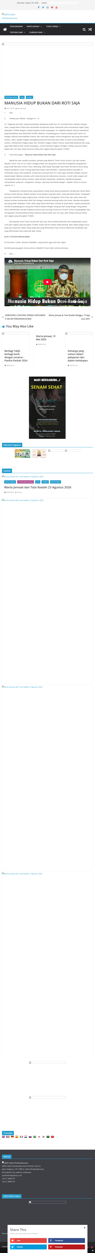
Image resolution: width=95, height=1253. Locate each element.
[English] (4, 1137)
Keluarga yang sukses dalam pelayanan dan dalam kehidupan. (78, 355)
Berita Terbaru (10, 482)
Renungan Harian (11, 97)
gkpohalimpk (21, 108)
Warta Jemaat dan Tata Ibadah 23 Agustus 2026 (37, 487)
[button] (40, 26)
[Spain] (17, 1137)
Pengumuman (16, 26)
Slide (22, 97)
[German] (13, 1137)
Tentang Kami (16, 32)
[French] (8, 1137)
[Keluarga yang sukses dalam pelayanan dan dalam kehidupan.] (79, 334)
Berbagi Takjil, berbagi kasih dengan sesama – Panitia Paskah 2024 (15, 355)
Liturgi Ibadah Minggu (25, 482)
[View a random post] (90, 29)
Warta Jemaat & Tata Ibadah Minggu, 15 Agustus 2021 (69, 317)
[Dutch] (26, 1137)
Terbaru (29, 97)
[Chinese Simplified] (53, 1137)
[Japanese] (40, 1137)
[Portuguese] (35, 1137)
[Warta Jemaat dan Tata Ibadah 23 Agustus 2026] (47, 476)
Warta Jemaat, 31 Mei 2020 (46, 337)
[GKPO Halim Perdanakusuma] (5, 29)
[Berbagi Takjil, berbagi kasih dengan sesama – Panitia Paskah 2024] (16, 334)
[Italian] (22, 1137)
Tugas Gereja (52, 26)
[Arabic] (48, 1137)
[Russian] (31, 1137)
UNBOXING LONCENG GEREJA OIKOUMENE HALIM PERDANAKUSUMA (25, 317)
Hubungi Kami (35, 32)
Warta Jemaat (33, 26)
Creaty (19, 492)
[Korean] (44, 1137)
